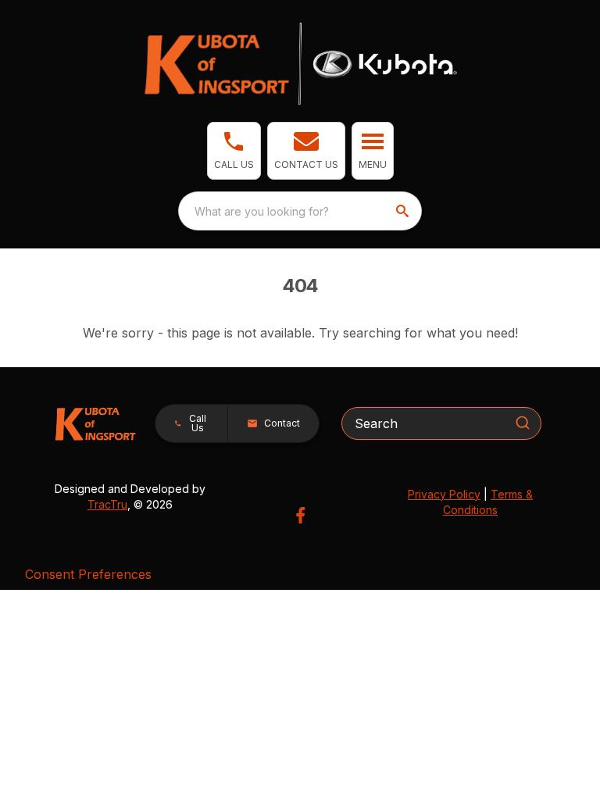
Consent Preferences (88, 574)
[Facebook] (300, 515)
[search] (404, 211)
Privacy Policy (444, 494)
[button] (234, 151)
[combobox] (300, 211)
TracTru (107, 504)
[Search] (523, 422)
